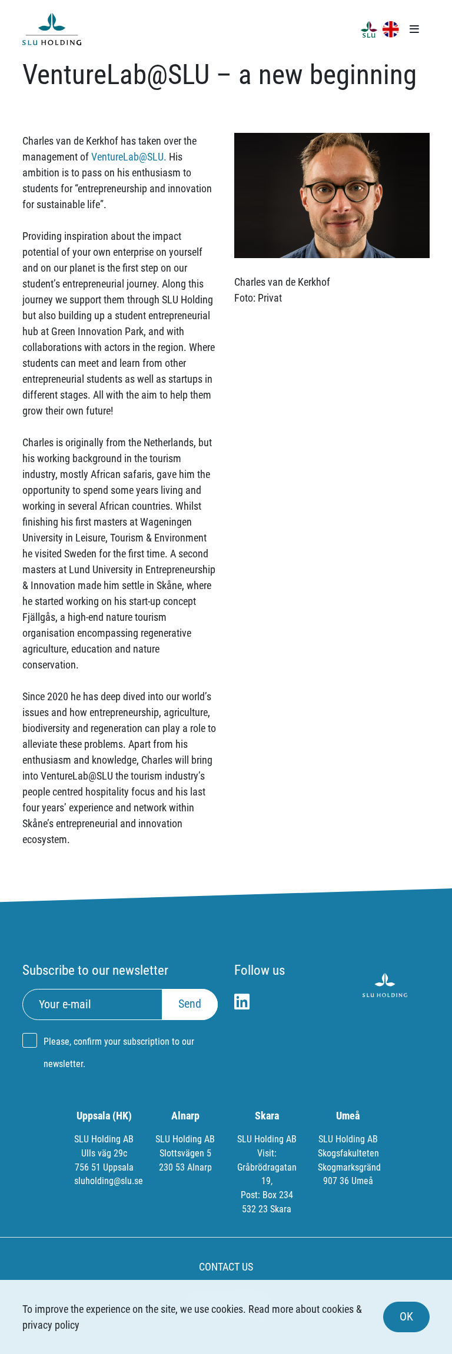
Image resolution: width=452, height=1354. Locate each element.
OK (406, 1316)
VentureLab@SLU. (129, 157)
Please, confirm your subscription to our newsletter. (119, 1052)
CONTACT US (226, 1267)
